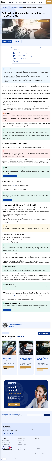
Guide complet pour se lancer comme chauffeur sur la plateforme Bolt (26, 358)
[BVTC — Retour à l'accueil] (4, 2)
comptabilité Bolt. (8, 264)
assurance (14, 185)
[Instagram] (13, 433)
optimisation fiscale (14, 295)
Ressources (40, 2)
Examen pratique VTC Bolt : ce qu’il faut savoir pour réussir (42, 358)
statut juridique (44, 184)
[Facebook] (4, 433)
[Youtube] (10, 433)
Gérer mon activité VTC (32, 2)
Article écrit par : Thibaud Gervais (15, 324)
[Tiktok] (7, 433)
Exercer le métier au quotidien (43, 20)
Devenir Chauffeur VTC (13, 2)
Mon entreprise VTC (22, 2)
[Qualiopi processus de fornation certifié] (7, 449)
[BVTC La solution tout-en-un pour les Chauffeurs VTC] (8, 426)
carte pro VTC (29, 184)
